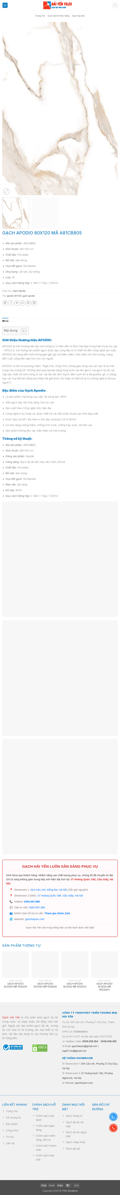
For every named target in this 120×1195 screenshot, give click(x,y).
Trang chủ (40, 15)
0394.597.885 (32, 901)
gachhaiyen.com (34, 919)
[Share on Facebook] (10, 303)
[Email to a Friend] (22, 303)
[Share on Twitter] (16, 303)
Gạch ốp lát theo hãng (58, 15)
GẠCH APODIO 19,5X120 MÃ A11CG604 (104, 986)
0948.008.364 (90, 1041)
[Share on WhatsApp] (5, 303)
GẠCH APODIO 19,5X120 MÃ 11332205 (15, 985)
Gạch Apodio (78, 15)
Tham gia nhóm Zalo (57, 913)
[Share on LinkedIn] (34, 303)
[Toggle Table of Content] (22, 330)
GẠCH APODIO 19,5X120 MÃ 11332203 (74, 985)
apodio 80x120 (14, 296)
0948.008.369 (108, 1041)
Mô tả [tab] (5, 321)
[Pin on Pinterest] (28, 303)
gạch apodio (29, 296)
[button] (5, 5)
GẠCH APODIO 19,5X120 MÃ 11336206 (45, 985)
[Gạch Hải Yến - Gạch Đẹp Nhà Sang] (60, 5)
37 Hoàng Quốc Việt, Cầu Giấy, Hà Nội (60, 895)
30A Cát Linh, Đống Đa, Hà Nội (48, 889)
